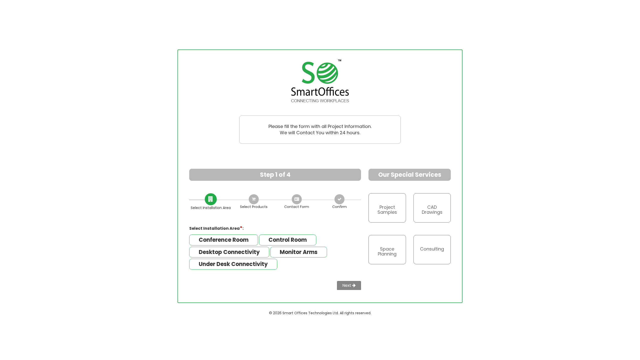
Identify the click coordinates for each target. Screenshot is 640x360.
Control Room (287, 240)
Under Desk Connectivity (233, 264)
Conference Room (223, 240)
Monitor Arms (299, 252)
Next (347, 285)
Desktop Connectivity (229, 252)
